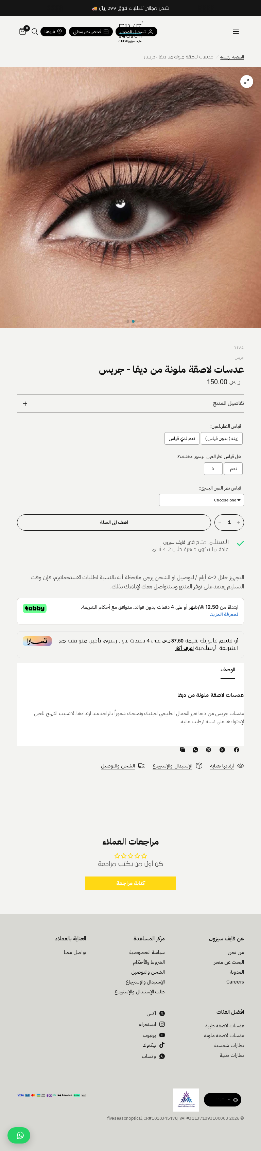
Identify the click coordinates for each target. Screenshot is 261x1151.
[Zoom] (130, 197)
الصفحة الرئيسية (232, 57)
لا (213, 468)
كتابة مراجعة (130, 883)
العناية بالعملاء (70, 938)
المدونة (237, 972)
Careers (235, 982)
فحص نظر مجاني (87, 32)
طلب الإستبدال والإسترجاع (140, 991)
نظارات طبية (232, 1055)
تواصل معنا (75, 952)
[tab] (228, 671)
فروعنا (50, 32)
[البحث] (34, 31)
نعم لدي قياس (182, 438)
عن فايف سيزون (226, 938)
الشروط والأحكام (149, 962)
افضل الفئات (230, 1012)
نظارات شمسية (229, 1045)
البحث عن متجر (229, 962)
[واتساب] (194, 750)
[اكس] (221, 750)
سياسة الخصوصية (147, 952)
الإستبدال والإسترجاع (145, 982)
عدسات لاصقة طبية (224, 1025)
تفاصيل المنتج (228, 403)
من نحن (236, 952)
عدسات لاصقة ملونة (224, 1035)
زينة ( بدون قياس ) (221, 438)
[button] (133, 321)
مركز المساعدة (149, 938)
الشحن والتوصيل (148, 972)
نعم (233, 468)
